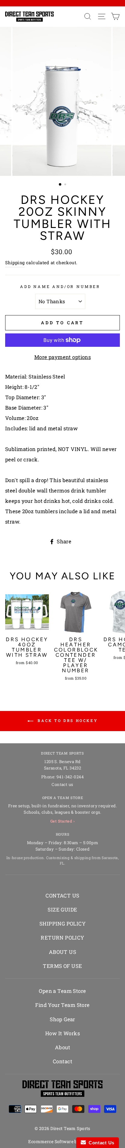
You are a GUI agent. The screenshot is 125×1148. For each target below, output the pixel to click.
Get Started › (62, 821)
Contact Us (100, 1142)
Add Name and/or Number (60, 286)
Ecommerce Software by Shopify (62, 1141)
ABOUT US (62, 951)
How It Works (62, 1033)
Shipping (15, 262)
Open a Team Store (62, 990)
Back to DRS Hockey (67, 720)
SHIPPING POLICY (62, 923)
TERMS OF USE (62, 965)
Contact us (62, 784)
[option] (62, 101)
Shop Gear (62, 1019)
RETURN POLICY (62, 937)
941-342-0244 (70, 777)
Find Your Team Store (62, 1004)
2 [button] (65, 185)
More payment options (62, 357)
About (62, 1047)
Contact (62, 1061)
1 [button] (60, 184)
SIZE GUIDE (62, 909)
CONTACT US (62, 895)
